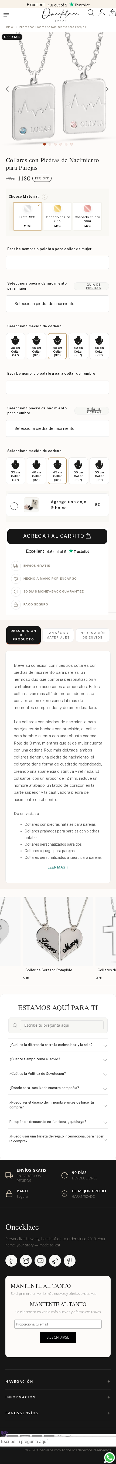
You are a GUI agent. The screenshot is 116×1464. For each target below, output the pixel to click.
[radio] (15, 346)
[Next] (107, 90)
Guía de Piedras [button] (93, 286)
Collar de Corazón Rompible (48, 970)
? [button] (44, 196)
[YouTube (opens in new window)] (40, 1261)
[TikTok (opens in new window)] (55, 1261)
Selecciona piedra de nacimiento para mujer (37, 285)
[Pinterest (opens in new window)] (70, 1261)
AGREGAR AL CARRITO (53, 536)
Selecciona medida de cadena (34, 326)
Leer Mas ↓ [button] (58, 867)
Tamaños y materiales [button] (58, 635)
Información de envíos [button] (93, 635)
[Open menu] (6, 14)
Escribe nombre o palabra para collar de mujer (49, 249)
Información (20, 1397)
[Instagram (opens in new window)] (26, 1261)
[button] (91, 12)
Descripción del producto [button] (23, 635)
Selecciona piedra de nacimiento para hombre (37, 410)
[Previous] (9, 90)
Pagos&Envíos (21, 1413)
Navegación (19, 1381)
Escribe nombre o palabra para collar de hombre (51, 373)
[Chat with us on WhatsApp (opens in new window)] (109, 1457)
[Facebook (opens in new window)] (11, 1261)
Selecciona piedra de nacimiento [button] (44, 303)
